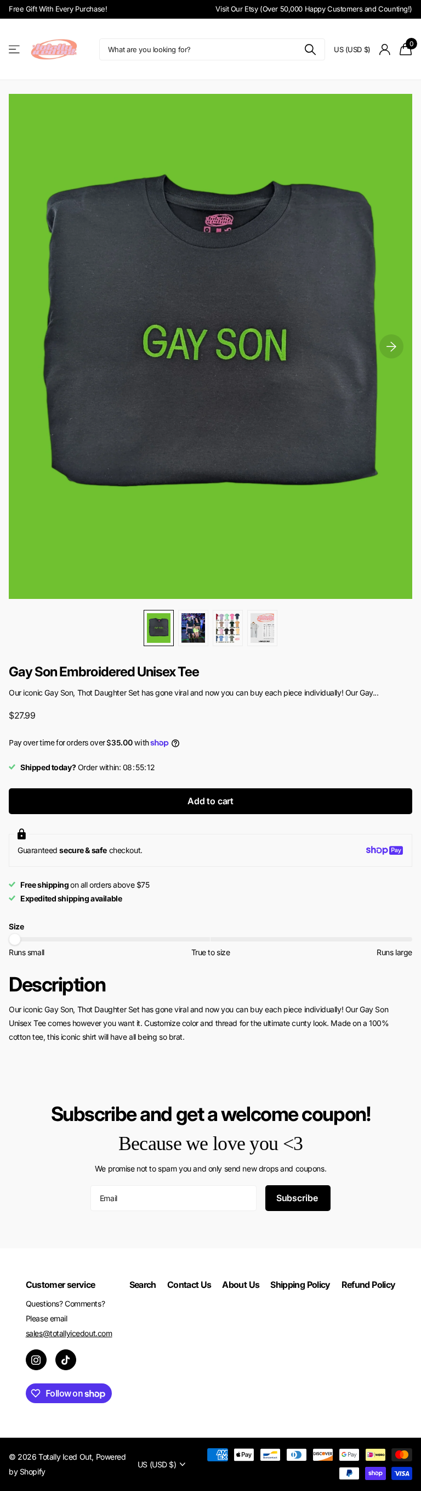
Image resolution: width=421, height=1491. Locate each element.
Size (16, 926)
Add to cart (210, 800)
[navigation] (159, 628)
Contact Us (189, 1284)
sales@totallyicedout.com (69, 1333)
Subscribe (298, 1197)
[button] (391, 346)
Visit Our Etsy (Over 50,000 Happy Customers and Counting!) (313, 8)
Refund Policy (369, 1284)
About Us (240, 1284)
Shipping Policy (300, 1284)
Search (142, 1284)
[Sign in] (385, 49)
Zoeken (310, 49)
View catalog (15, 49)
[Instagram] (36, 1359)
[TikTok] (65, 1359)
